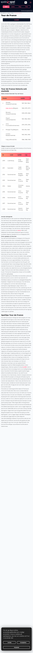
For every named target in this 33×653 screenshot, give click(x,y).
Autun (19, 230)
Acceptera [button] (23, 642)
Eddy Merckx (9, 108)
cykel (12, 13)
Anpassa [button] (16, 647)
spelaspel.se (3, 13)
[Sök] (25, 2)
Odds (8, 13)
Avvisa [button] (9, 642)
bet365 (25, 367)
